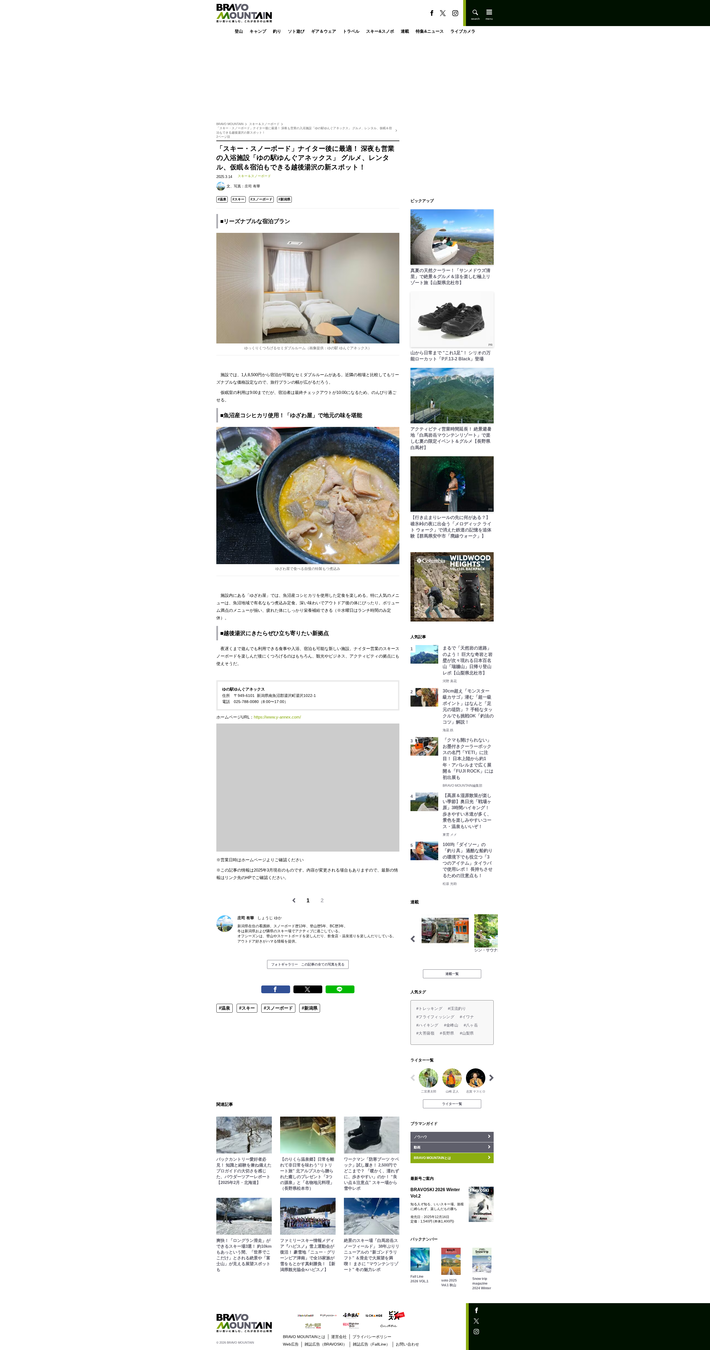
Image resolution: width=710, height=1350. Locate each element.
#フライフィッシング (435, 1017)
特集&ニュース (430, 31)
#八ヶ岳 (471, 1025)
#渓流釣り (457, 1008)
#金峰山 (451, 1025)
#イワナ (467, 1017)
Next (491, 939)
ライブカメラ (462, 31)
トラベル (351, 31)
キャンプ (258, 31)
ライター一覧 (452, 1104)
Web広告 (291, 1344)
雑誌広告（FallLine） (371, 1344)
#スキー (238, 199)
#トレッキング (429, 1008)
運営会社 (339, 1336)
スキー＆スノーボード (264, 124)
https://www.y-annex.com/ (277, 717)
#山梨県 (467, 1033)
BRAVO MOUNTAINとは (304, 1336)
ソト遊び (296, 31)
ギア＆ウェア (323, 31)
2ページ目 (223, 136)
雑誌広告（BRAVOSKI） (326, 1344)
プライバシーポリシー (372, 1336)
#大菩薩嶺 (425, 1033)
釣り (277, 31)
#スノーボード (261, 199)
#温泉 (222, 199)
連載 (405, 31)
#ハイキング (427, 1025)
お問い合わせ (407, 1344)
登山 (239, 31)
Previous (412, 939)
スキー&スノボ (380, 31)
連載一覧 (452, 974)
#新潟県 (284, 199)
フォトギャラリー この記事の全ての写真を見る (307, 964)
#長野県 (447, 1033)
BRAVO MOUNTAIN (230, 124)
